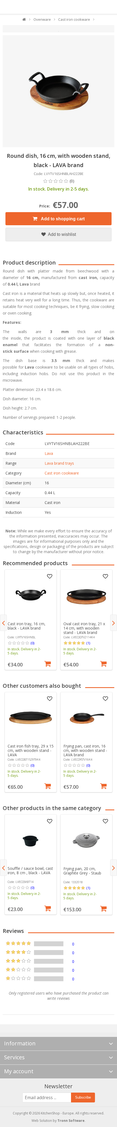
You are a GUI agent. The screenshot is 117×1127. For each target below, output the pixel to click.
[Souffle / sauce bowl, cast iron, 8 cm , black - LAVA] (31, 840)
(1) (88, 642)
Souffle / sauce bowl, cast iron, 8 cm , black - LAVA (30, 870)
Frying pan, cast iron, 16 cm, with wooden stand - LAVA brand (85, 750)
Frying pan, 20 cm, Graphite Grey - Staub (82, 871)
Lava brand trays (59, 463)
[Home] (24, 20)
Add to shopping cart (62, 218)
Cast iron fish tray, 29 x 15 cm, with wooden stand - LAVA (31, 750)
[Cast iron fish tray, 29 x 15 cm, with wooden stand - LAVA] (31, 718)
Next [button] (113, 623)
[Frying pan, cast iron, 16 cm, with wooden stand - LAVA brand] (86, 718)
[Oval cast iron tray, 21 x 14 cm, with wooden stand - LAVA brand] (86, 596)
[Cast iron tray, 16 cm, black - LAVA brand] (31, 596)
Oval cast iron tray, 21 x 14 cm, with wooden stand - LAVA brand (84, 628)
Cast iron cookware (62, 473)
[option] (31, 619)
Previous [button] (3, 623)
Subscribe (83, 1097)
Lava (49, 453)
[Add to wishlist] (49, 577)
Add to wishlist (61, 234)
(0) (32, 642)
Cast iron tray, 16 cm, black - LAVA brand (26, 626)
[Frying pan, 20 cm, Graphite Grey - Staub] (86, 840)
